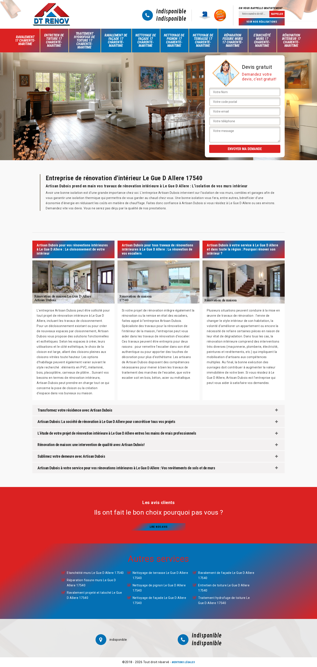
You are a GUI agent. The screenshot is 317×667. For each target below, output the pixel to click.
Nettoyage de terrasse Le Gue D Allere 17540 (160, 575)
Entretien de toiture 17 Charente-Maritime (54, 40)
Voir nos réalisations (261, 21)
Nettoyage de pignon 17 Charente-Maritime (174, 40)
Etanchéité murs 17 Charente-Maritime (262, 40)
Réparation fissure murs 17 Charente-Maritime (232, 40)
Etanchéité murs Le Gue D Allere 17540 (95, 573)
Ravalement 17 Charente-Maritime (25, 40)
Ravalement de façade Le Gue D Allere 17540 (226, 575)
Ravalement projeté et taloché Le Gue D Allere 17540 (94, 595)
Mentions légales (183, 662)
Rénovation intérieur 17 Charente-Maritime (291, 40)
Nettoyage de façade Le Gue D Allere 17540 (159, 600)
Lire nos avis (159, 526)
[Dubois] (51, 14)
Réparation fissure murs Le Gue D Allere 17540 (91, 582)
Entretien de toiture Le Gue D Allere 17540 (224, 588)
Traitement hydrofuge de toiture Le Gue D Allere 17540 (224, 600)
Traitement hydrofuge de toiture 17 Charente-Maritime (84, 40)
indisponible (171, 11)
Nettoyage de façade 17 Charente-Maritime (145, 40)
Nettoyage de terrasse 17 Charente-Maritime (203, 40)
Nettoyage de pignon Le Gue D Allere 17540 (159, 588)
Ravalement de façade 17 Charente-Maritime (116, 40)
